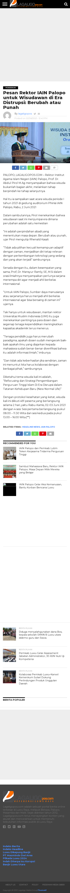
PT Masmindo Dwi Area (17, 855)
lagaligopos (25, 113)
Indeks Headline (13, 849)
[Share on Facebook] (15, 166)
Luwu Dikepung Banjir (17, 852)
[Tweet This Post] (23, 166)
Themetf (42, 890)
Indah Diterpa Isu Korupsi (19, 861)
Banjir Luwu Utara (14, 864)
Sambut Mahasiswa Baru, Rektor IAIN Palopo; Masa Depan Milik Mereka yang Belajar (41, 469)
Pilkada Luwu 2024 (15, 858)
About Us (10, 885)
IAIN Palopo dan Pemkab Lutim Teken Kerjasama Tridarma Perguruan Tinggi (41, 451)
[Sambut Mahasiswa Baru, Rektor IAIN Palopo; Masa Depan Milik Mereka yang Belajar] (9, 471)
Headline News (31, 427)
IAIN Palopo (48, 427)
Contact (23, 885)
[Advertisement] (35, 45)
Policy (35, 885)
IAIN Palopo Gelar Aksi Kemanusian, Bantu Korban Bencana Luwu (40, 486)
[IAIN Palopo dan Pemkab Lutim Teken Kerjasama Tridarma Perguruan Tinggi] (9, 453)
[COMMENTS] (54, 166)
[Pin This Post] (38, 166)
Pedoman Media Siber (53, 885)
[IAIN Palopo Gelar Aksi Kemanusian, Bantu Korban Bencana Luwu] (9, 489)
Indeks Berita (11, 846)
